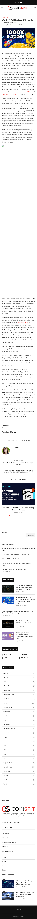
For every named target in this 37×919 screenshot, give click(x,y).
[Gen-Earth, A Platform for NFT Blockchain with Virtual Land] (8, 624)
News (19, 754)
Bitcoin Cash (19, 686)
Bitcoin (19, 677)
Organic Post (19, 762)
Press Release (19, 767)
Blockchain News (19, 694)
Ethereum (19, 724)
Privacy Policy (6, 838)
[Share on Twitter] (24, 440)
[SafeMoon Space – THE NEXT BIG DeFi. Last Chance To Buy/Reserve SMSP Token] (8, 600)
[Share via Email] (29, 440)
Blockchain (19, 690)
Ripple (19, 780)
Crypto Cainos (19, 707)
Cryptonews (19, 716)
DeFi (19, 720)
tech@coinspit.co (14, 822)
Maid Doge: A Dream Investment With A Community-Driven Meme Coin (24, 635)
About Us (5, 846)
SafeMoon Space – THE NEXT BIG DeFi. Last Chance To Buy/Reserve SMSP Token (25, 600)
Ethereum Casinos (19, 728)
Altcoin (19, 673)
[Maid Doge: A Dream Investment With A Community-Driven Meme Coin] (8, 636)
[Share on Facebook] (22, 440)
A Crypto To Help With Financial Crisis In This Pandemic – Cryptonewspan (17, 612)
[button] (3, 499)
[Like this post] (20, 440)
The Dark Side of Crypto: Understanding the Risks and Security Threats (24, 587)
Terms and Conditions (9, 842)
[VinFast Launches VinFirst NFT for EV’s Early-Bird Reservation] (8, 896)
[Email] (21, 2)
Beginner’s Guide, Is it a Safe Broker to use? (16, 554)
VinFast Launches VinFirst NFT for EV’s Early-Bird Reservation (25, 894)
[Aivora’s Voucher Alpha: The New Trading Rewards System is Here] (18, 494)
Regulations (19, 771)
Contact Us (5, 833)
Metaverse (19, 750)
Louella (9, 25)
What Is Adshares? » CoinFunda (12, 559)
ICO (19, 741)
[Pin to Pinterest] (26, 440)
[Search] (35, 8)
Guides (19, 737)
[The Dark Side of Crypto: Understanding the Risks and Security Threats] (8, 589)
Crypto (19, 703)
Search (4, 532)
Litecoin (19, 745)
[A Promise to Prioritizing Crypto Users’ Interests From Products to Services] (8, 884)
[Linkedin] (18, 2)
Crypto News (19, 711)
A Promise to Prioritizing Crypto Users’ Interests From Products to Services (25, 882)
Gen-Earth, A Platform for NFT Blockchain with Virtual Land (25, 622)
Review (19, 775)
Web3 (19, 784)
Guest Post (19, 733)
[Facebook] (15, 2)
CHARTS (19, 699)
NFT (19, 758)
